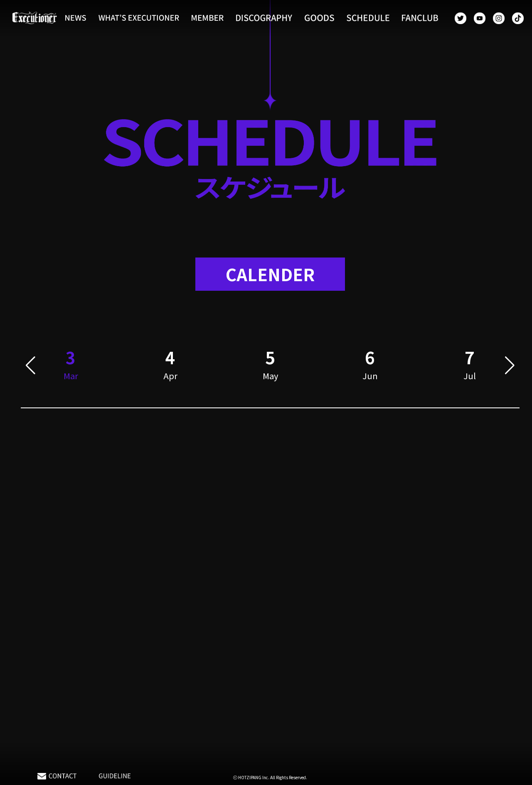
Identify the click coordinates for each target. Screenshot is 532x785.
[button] (30, 365)
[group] (170, 366)
